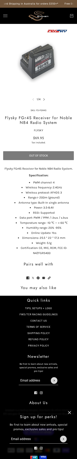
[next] (44, 99)
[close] (69, 413)
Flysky (38, 130)
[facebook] (36, 448)
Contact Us (38, 320)
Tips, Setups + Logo (38, 308)
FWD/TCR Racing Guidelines (39, 314)
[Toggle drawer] (5, 15)
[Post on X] (33, 278)
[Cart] (71, 16)
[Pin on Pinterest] (38, 278)
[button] (49, 278)
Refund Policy (38, 339)
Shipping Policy (38, 333)
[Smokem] (38, 16)
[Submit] (63, 439)
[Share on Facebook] (28, 278)
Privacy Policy (38, 345)
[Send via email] (43, 278)
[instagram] (41, 448)
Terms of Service (38, 327)
